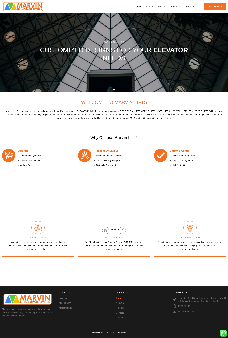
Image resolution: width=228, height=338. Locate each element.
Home (119, 298)
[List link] (199, 306)
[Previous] (3, 53)
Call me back (215, 7)
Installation (64, 298)
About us (120, 303)
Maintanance (65, 303)
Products (120, 308)
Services (120, 313)
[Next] (224, 53)
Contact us (121, 318)
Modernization (65, 308)
